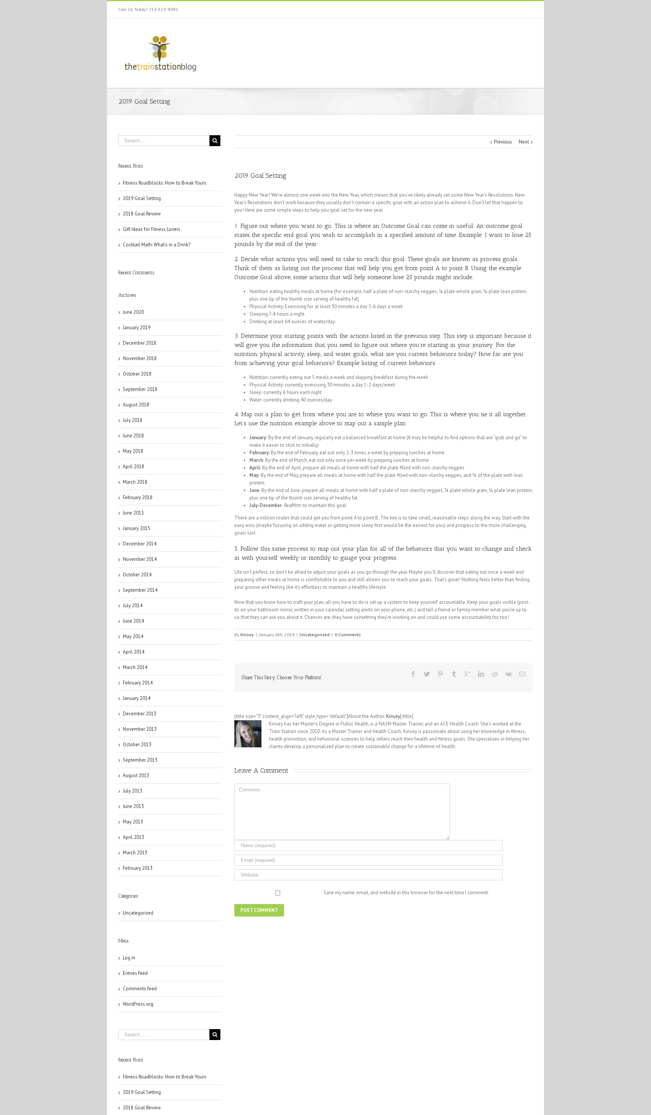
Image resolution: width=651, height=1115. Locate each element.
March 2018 (135, 482)
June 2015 (133, 513)
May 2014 (133, 636)
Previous (503, 142)
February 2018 (138, 497)
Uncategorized (315, 634)
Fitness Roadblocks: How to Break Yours (164, 183)
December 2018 (139, 343)
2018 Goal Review (142, 214)
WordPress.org (138, 1004)
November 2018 (140, 358)
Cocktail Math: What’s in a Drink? (156, 244)
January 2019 (136, 327)
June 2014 (133, 621)
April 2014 (133, 652)
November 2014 (140, 559)
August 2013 (136, 775)
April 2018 (133, 466)
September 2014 (140, 590)
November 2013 (140, 729)
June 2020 (133, 312)
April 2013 (133, 837)
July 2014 (132, 605)
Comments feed (140, 988)
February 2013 (138, 868)
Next (524, 142)
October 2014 (137, 574)
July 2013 (132, 791)
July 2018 (132, 420)
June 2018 (133, 435)
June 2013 (133, 806)
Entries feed (135, 973)
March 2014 (135, 667)
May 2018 (133, 451)
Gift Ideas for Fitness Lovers (151, 229)
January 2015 (136, 528)
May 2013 (133, 822)
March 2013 (135, 852)
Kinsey (247, 634)
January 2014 (136, 698)
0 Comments (348, 634)
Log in (129, 958)
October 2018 (137, 374)
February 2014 (138, 683)
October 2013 (137, 744)
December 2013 (139, 713)
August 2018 (136, 405)
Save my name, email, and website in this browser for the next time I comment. (406, 892)
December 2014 (139, 544)
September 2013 (140, 760)
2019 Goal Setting (142, 198)
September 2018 (140, 389)
